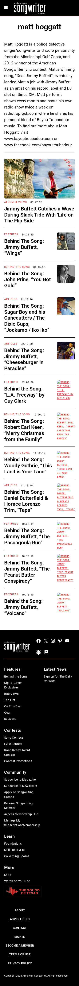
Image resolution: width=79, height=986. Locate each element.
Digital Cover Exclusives (13, 685)
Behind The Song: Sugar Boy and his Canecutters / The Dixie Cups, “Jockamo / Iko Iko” (26, 318)
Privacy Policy (20, 963)
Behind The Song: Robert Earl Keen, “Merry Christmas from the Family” (24, 430)
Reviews (10, 719)
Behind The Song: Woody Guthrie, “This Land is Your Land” (28, 466)
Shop (7, 874)
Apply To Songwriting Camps (18, 794)
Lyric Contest (13, 744)
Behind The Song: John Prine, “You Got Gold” (27, 280)
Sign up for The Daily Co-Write (58, 679)
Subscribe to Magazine (20, 779)
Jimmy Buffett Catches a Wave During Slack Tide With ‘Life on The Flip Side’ (39, 215)
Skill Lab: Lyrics (14, 849)
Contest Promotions (18, 761)
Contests (12, 730)
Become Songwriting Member (18, 806)
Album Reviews (15, 202)
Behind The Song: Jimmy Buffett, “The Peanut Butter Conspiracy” (27, 572)
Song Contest (13, 737)
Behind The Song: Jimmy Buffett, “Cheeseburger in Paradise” (24, 359)
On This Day (12, 706)
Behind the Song (15, 676)
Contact (20, 928)
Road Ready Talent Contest (17, 752)
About (20, 910)
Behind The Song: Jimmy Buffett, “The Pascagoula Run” (27, 537)
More (9, 867)
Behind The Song (17, 266)
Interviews (11, 693)
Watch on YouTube (17, 881)
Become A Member (19, 945)
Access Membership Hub (21, 814)
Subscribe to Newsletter (20, 785)
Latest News (55, 669)
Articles (10, 299)
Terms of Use (20, 954)
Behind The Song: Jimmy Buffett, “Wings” (24, 247)
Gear (7, 712)
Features (11, 234)
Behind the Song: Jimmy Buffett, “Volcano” (23, 607)
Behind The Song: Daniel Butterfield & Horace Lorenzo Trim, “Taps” (26, 501)
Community (15, 772)
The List (9, 700)
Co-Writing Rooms (16, 856)
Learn (9, 836)
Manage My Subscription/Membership (22, 823)
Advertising (20, 919)
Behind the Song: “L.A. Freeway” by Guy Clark (24, 395)
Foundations (13, 843)
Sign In (19, 936)
